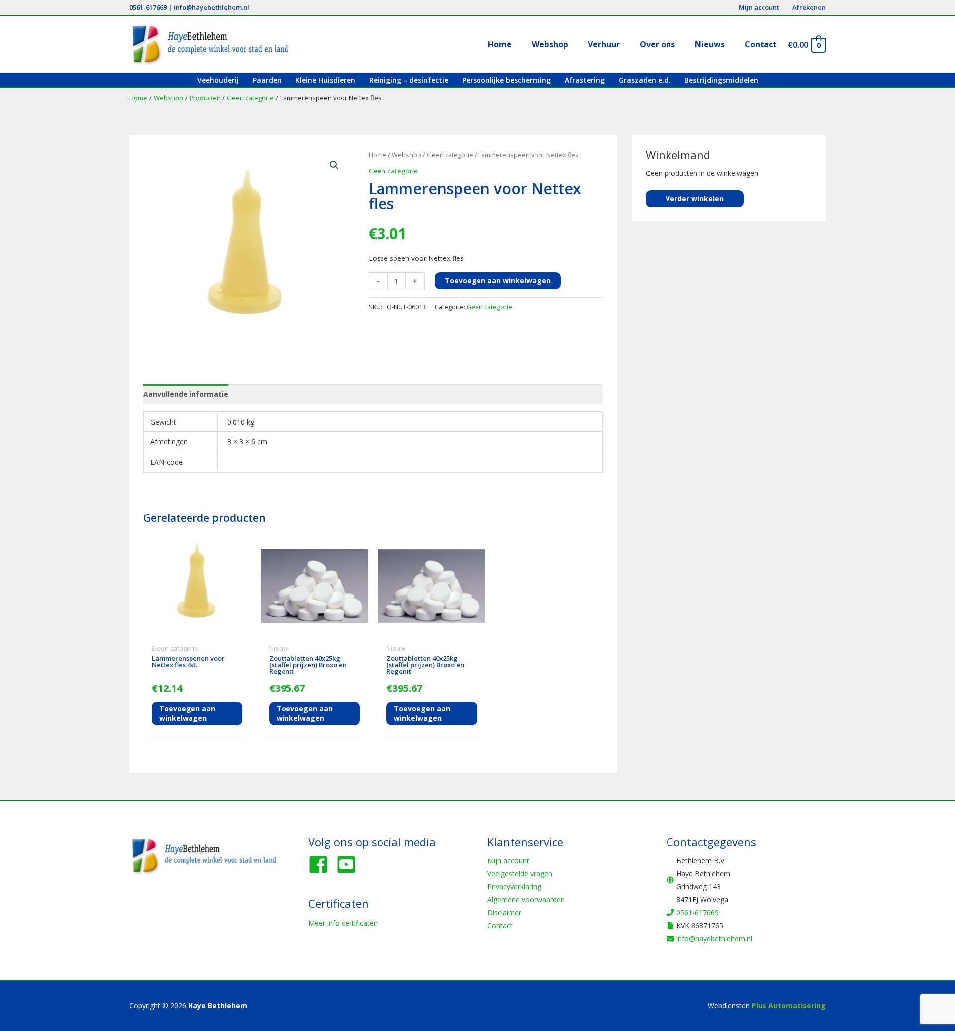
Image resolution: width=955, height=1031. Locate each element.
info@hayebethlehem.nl (211, 7)
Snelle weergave (197, 632)
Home (377, 154)
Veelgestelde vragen (519, 873)
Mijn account (508, 860)
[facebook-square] (321, 864)
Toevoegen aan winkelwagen (498, 280)
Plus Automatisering (789, 1005)
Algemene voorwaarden (526, 899)
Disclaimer (504, 912)
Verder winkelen (695, 198)
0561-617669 (148, 7)
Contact (500, 925)
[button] (334, 165)
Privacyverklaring (514, 886)
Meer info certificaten (343, 923)
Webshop (406, 154)
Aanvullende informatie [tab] (185, 394)
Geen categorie (450, 154)
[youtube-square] (349, 864)
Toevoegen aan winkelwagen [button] (187, 713)
